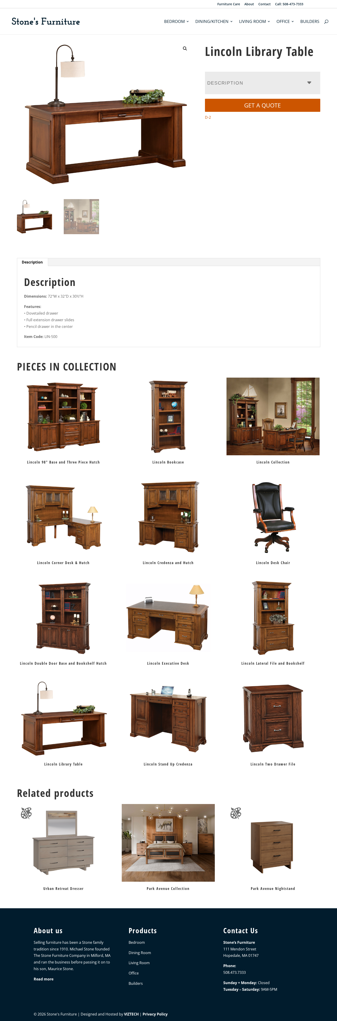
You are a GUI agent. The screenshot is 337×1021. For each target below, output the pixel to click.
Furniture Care (228, 4)
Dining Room (140, 952)
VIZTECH (131, 1014)
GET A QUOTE (262, 105)
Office (283, 22)
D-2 (208, 117)
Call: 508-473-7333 (289, 4)
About (249, 4)
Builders (309, 22)
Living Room (252, 22)
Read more (43, 979)
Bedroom (174, 22)
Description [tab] (32, 262)
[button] (185, 48)
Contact (264, 4)
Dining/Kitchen (212, 22)
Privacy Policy (155, 1014)
